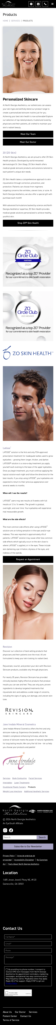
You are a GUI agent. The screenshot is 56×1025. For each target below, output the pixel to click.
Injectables (7, 782)
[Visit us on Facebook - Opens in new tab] (11, 830)
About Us (7, 1012)
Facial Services (35, 778)
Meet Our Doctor (28, 142)
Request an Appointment (28, 559)
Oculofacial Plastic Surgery (14, 787)
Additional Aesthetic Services (36, 791)
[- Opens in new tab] (40, 811)
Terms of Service (11, 1020)
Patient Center (10, 1016)
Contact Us (25, 1016)
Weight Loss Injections (12, 791)
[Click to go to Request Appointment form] (38, 4)
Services (15, 20)
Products (32, 787)
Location (10, 872)
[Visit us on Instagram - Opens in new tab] (31, 4)
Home (5, 20)
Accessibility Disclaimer (24, 860)
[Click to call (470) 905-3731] (45, 4)
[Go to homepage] (8, 4)
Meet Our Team (28, 134)
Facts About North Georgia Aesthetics (23, 864)
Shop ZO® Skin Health (28, 223)
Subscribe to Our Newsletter (28, 846)
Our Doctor (20, 1012)
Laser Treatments (21, 782)
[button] (52, 4)
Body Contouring (19, 778)
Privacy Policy (9, 855)
